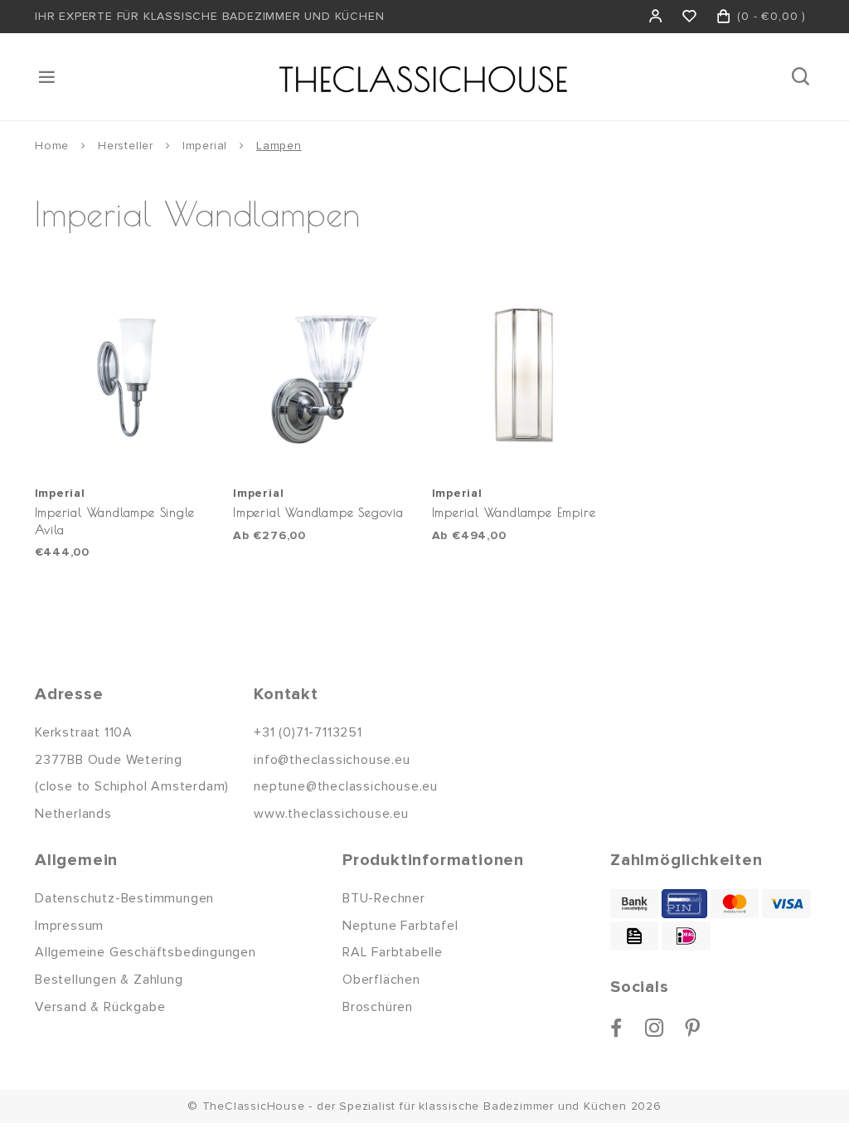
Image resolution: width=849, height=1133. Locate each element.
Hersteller (125, 146)
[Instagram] (654, 1027)
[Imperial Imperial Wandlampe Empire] (523, 377)
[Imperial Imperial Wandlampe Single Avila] (126, 377)
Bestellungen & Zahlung (109, 979)
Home (52, 146)
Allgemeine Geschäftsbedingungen (145, 952)
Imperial (204, 146)
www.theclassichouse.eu (331, 813)
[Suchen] (802, 77)
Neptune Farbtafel (400, 925)
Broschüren (377, 1007)
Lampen (279, 146)
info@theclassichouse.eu (332, 759)
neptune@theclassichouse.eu (346, 786)
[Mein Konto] (656, 16)
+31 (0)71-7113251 (308, 732)
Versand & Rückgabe (100, 1007)
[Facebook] (616, 1027)
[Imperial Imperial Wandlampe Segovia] (324, 377)
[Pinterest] (693, 1027)
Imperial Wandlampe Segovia (318, 512)
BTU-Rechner (383, 898)
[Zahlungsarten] (634, 903)
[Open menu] (48, 77)
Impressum (69, 925)
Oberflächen (381, 979)
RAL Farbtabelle (392, 952)
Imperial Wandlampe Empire (514, 512)
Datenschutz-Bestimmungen (124, 898)
